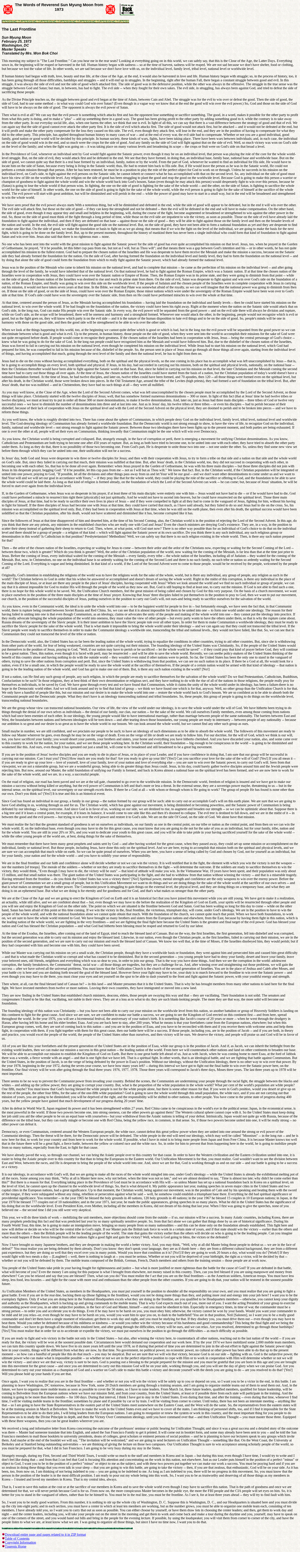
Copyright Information (20, 1542)
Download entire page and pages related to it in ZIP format (45, 1534)
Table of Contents (17, 1538)
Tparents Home (15, 1546)
